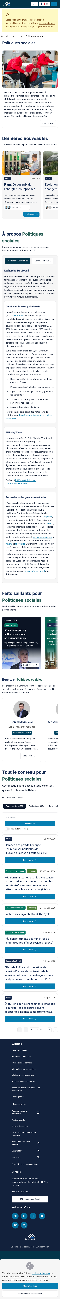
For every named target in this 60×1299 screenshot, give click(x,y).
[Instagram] (33, 1216)
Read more (31, 665)
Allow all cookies (30, 1286)
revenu (9, 543)
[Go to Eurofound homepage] (10, 4)
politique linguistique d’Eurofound (37, 26)
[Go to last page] (55, 1030)
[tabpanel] (30, 424)
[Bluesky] (15, 1225)
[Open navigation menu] (54, 4)
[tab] (17, 261)
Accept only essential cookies (30, 1293)
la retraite (20, 543)
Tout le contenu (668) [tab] (14, 806)
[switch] (7, 828)
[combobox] (34, 1030)
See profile (27, 755)
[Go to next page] (49, 1030)
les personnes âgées (42, 537)
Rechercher (30, 823)
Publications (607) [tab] (36, 806)
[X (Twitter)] (24, 1225)
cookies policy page (41, 1273)
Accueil (5, 36)
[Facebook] (24, 1216)
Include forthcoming (19, 829)
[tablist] (30, 260)
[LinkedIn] (15, 1216)
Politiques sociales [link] (35, 36)
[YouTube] (42, 1216)
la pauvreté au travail (35, 571)
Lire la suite (29, 214)
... (17, 36)
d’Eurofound (18, 315)
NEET (50, 523)
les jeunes (47, 516)
